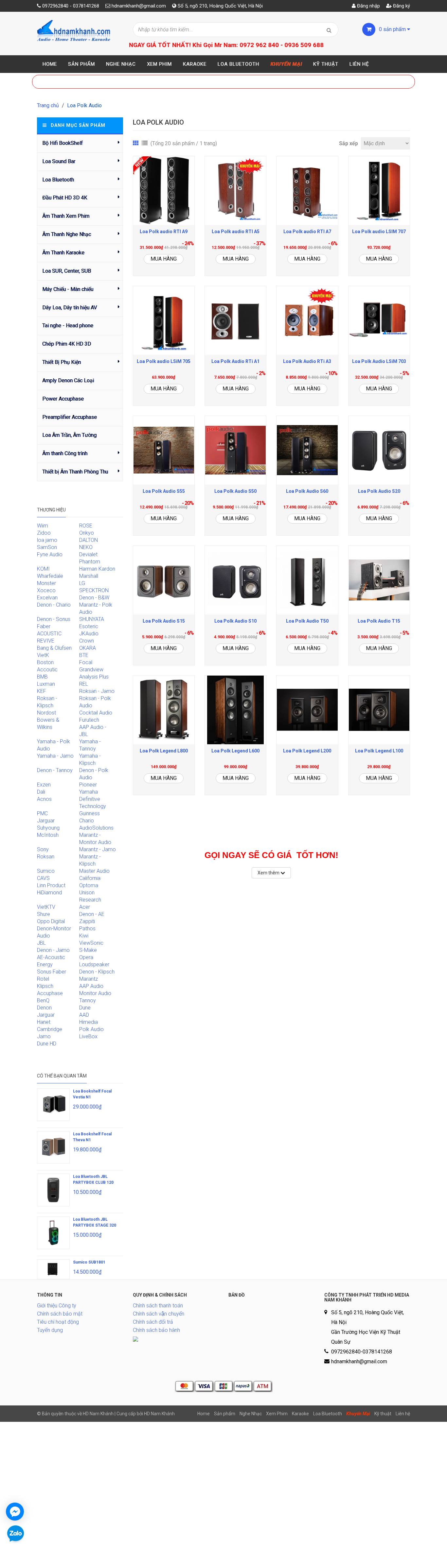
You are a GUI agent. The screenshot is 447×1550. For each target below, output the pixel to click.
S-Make (88, 950)
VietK (43, 655)
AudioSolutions (96, 828)
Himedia (88, 1022)
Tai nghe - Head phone (67, 325)
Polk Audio (91, 1029)
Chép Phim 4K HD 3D (66, 344)
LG (82, 583)
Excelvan (47, 597)
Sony (43, 849)
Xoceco (46, 590)
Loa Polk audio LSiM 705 (163, 361)
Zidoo (44, 533)
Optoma (88, 885)
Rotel (43, 979)
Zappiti (87, 921)
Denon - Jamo (53, 950)
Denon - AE (91, 914)
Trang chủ (48, 105)
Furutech (89, 720)
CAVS (43, 878)
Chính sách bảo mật (59, 1314)
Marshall (88, 576)
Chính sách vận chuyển (158, 1314)
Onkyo (86, 533)
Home (50, 64)
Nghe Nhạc (121, 64)
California (89, 878)
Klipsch (45, 986)
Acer (84, 907)
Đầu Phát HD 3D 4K (64, 198)
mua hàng (164, 259)
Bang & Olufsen (54, 648)
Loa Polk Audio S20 (379, 491)
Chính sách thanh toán (158, 1305)
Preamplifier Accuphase (69, 417)
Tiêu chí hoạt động (58, 1322)
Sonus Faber (51, 972)
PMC (42, 813)
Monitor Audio (95, 993)
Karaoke (194, 64)
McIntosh (48, 835)
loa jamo (47, 540)
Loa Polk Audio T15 (379, 621)
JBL (41, 943)
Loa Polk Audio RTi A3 (307, 361)
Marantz (88, 979)
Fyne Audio (50, 554)
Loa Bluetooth (238, 64)
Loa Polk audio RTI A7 (307, 231)
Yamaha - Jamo (55, 756)
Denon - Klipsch (97, 972)
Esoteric (88, 626)
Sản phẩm (81, 64)
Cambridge (49, 1029)
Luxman (46, 684)
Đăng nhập (368, 6)
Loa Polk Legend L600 (235, 750)
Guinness (89, 813)
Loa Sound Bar (58, 161)
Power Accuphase (63, 399)
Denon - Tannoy (55, 770)
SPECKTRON (94, 590)
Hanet (43, 1022)
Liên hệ (359, 64)
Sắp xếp (348, 143)
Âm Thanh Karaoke (63, 253)
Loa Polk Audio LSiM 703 (379, 361)
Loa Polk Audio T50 (307, 621)
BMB (42, 677)
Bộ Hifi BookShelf (62, 143)
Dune (85, 1008)
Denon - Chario (54, 605)
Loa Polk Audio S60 (307, 491)
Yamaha (88, 792)
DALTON (88, 540)
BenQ (43, 1000)
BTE (83, 655)
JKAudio (88, 633)
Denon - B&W (94, 597)
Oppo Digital (51, 921)
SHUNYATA (91, 619)
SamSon (47, 547)
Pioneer (88, 785)
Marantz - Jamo (97, 849)
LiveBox (88, 1036)
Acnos (44, 799)
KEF (41, 691)
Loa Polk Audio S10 (235, 621)
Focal (85, 662)
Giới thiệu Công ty (56, 1305)
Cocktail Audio (95, 713)
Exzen (44, 785)
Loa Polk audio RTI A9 (164, 231)
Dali (41, 792)
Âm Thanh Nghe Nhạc (66, 234)
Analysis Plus (94, 677)
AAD (84, 1015)
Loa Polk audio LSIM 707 (379, 231)
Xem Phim (159, 64)
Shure (43, 914)
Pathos (87, 928)
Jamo (44, 1036)
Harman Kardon (97, 569)
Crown (86, 641)
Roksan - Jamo (97, 691)
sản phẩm (393, 29)
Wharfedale (50, 576)
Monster (46, 583)
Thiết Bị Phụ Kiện (61, 362)
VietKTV (46, 907)
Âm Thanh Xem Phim (65, 216)
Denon (44, 1008)
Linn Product (51, 885)
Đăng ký (401, 6)
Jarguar (46, 1015)
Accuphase (50, 993)
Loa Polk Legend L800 (164, 750)
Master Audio (94, 871)
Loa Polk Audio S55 (164, 491)
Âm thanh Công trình (64, 453)
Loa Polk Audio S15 (164, 621)
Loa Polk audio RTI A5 (235, 231)
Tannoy (87, 1000)
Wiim (42, 526)
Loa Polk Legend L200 (307, 750)
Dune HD (46, 1044)
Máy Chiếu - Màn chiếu (67, 289)
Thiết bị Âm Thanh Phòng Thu (75, 472)
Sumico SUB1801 (89, 1262)
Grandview (91, 669)
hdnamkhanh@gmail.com (139, 6)
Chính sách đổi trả (153, 1322)
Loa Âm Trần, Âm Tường (69, 435)
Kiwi (83, 936)
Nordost (46, 713)
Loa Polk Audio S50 (235, 491)
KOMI (43, 569)
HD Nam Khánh (159, 1413)
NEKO (86, 547)
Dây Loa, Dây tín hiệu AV (69, 307)
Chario (86, 821)
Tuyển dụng (50, 1330)
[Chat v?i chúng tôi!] (15, 1512)
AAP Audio (91, 986)
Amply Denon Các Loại (68, 380)
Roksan (45, 856)
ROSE (85, 526)
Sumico (46, 871)
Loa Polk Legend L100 (379, 750)
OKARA (87, 648)
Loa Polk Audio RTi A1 (235, 361)
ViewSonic (91, 943)
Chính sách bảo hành (156, 1330)
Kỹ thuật (325, 64)
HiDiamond (49, 892)
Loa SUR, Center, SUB (66, 271)
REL (83, 684)
